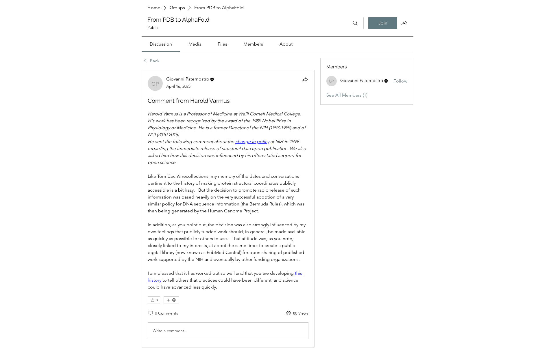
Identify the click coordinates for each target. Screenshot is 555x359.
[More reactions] (171, 300)
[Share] (304, 79)
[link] (161, 44)
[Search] (355, 23)
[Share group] (404, 22)
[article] (228, 208)
